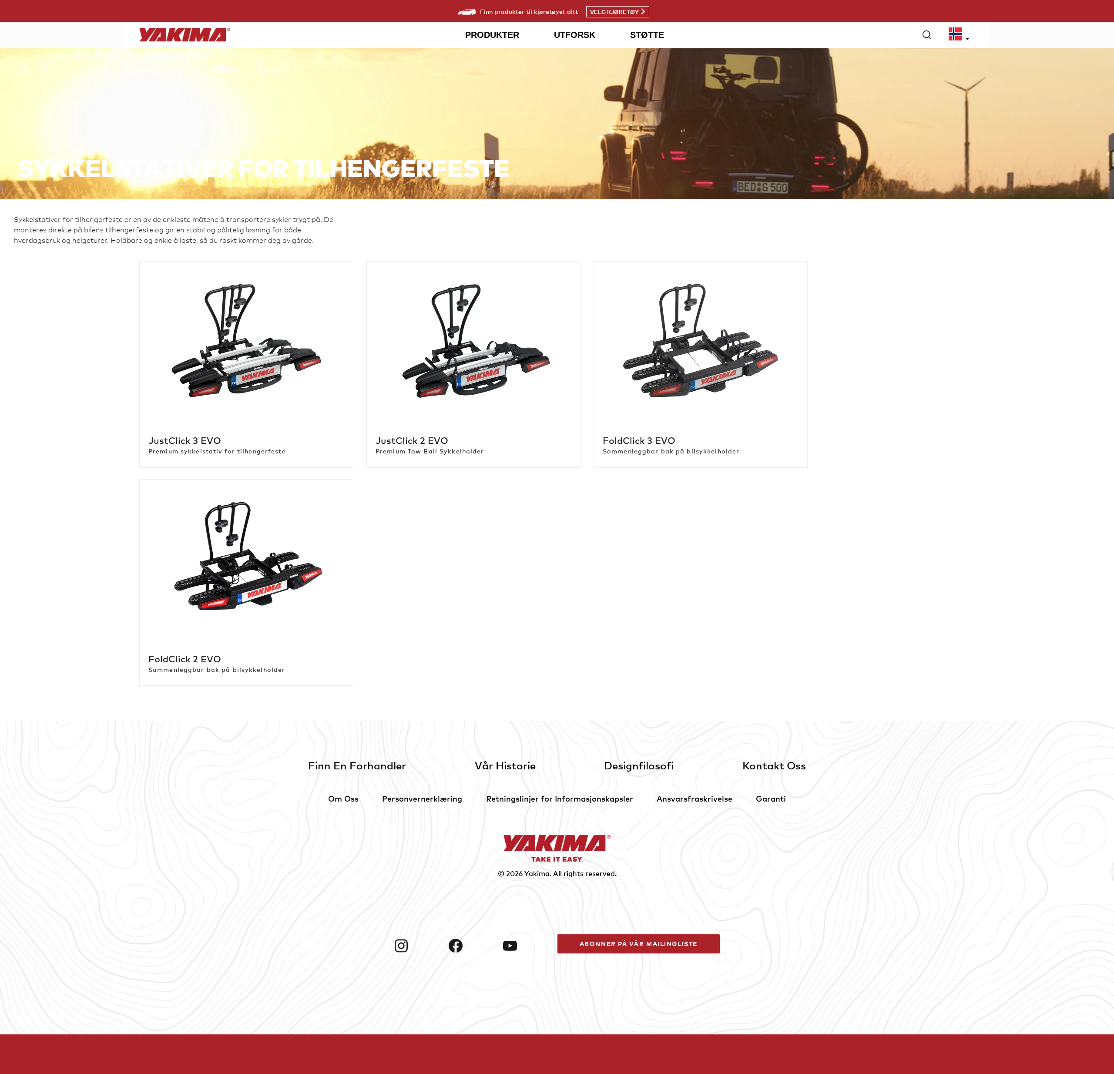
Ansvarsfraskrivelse (694, 798)
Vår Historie (505, 765)
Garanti (771, 798)
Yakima (537, 873)
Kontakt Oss (774, 765)
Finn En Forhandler (357, 765)
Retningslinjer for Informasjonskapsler (559, 798)
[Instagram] (418, 946)
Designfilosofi (639, 765)
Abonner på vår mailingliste (639, 943)
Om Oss (343, 798)
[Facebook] (472, 946)
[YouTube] (526, 946)
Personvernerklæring (422, 798)
